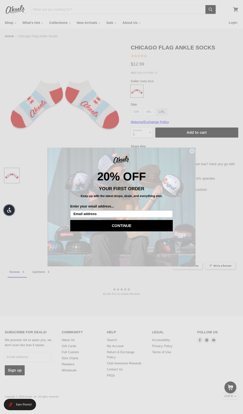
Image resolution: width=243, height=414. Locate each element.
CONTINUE (121, 226)
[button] (9, 210)
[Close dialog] (192, 151)
